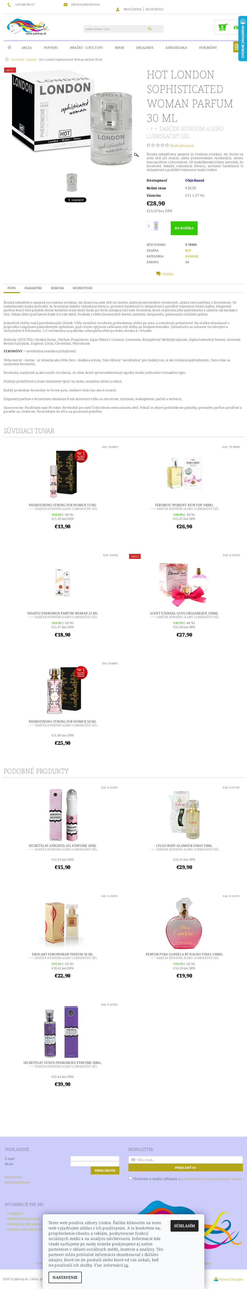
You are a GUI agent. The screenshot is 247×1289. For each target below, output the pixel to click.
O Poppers (15, 1213)
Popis (11, 288)
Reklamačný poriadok (23, 1218)
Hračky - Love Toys (86, 47)
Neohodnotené (182, 145)
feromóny (208, 47)
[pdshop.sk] (28, 26)
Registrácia (155, 9)
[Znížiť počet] (156, 228)
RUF (188, 250)
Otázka (168, 274)
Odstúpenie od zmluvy (24, 1224)
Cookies (205, 1263)
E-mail (10, 1158)
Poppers (51, 47)
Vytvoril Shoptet (231, 1279)
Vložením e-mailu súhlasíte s (187, 1178)
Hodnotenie (82, 288)
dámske (192, 256)
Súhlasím (184, 1225)
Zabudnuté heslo (17, 1182)
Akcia (27, 47)
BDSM (119, 47)
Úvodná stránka (10, 47)
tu (126, 1265)
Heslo (9, 1164)
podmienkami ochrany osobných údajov (211, 1179)
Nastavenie (65, 1277)
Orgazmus (145, 47)
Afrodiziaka (176, 47)
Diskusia (57, 288)
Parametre (33, 288)
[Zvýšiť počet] (156, 223)
